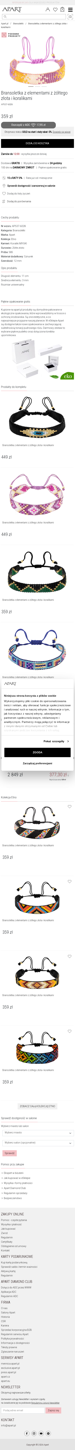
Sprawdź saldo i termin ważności (19, 1266)
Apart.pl (4, 23)
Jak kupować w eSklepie (16, 1178)
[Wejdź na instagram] (34, 1433)
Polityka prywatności (12, 1338)
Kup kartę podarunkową (14, 1262)
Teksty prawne (9, 1347)
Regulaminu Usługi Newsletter (45, 1403)
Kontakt (5, 1250)
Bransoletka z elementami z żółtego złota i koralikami (28, 845)
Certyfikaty (6, 1241)
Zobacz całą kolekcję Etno (37, 1106)
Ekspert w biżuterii (13, 1173)
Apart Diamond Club (14, 1188)
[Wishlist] (55, 9)
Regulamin (7, 1237)
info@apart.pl (8, 1425)
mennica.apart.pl (10, 1363)
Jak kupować (8, 1228)
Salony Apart (8, 1312)
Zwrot (4, 1233)
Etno (13, 239)
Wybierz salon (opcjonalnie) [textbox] (20, 1142)
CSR (3, 1321)
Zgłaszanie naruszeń (12, 1351)
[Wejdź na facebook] (26, 1433)
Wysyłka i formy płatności (17, 1183)
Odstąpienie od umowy (13, 1246)
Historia (5, 1316)
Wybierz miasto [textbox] (13, 1132)
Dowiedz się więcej (61, 132)
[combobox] (38, 1133)
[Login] (48, 9)
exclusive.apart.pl (10, 1368)
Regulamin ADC (9, 1296)
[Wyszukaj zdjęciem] (11, 35)
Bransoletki (18, 23)
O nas (4, 1308)
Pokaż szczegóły (54, 741)
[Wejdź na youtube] (41, 1433)
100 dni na (17, 167)
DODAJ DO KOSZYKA (37, 143)
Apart (12, 234)
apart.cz (5, 1376)
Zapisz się (53, 1410)
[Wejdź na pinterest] (48, 1433)
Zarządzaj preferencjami (37, 763)
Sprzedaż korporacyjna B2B (16, 1330)
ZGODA (37, 752)
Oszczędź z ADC (28, 125)
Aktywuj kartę (8, 1271)
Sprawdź (9, 1153)
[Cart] (62, 10)
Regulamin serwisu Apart (14, 1334)
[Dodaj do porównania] (3, 201)
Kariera (5, 1325)
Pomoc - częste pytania (14, 1220)
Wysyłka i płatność (11, 1224)
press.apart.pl (8, 1372)
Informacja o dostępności (15, 1343)
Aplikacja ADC (8, 1291)
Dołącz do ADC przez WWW (16, 1287)
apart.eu (5, 1381)
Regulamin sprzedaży (15, 1193)
